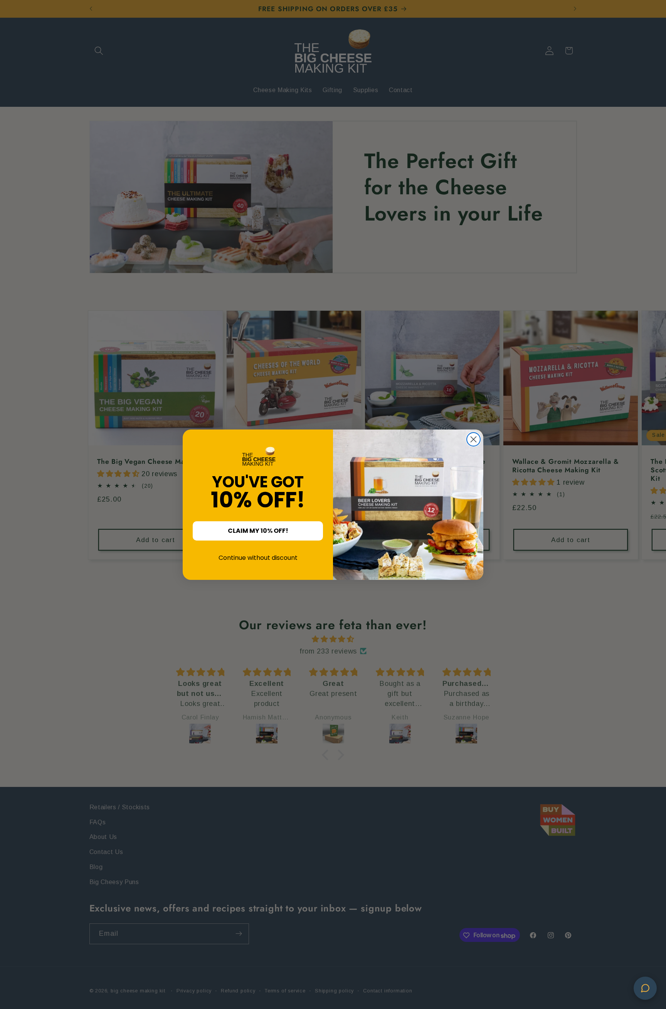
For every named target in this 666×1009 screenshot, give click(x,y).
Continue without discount (258, 557)
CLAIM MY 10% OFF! (258, 530)
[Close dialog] (473, 439)
